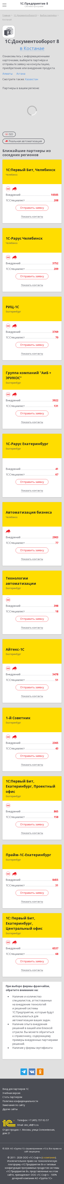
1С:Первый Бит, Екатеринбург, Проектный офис (30, 786)
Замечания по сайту (13, 1105)
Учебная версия (11, 1093)
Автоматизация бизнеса (29, 512)
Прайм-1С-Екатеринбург (28, 854)
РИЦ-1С (12, 307)
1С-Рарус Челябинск (24, 238)
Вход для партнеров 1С (15, 1088)
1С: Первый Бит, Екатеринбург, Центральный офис (24, 923)
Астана (20, 73)
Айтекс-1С (15, 649)
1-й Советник (18, 718)
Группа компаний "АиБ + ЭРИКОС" (28, 375)
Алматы (7, 73)
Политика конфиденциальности (20, 1101)
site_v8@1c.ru (31, 1124)
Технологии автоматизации (21, 581)
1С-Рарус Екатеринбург (27, 443)
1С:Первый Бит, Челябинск (30, 169)
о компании (48, 1157)
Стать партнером (12, 1097)
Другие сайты (10, 1109)
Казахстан (31, 79)
